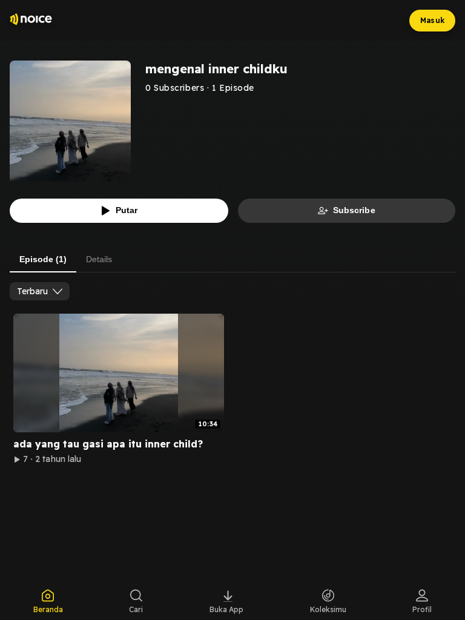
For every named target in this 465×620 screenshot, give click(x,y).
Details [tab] (99, 259)
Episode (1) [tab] (43, 259)
